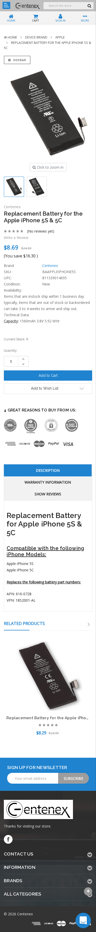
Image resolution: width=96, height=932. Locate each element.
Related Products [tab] (24, 623)
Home (12, 37)
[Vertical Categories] (6, 5)
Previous (80, 624)
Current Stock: (16, 339)
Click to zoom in (49, 167)
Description (48, 470)
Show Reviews (48, 494)
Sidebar (19, 60)
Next (88, 624)
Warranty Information (48, 482)
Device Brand (36, 37)
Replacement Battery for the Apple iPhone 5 (50, 718)
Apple (60, 37)
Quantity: (10, 350)
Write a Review (16, 237)
